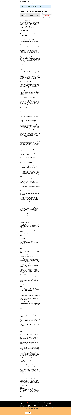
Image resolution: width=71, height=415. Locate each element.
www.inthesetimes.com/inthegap (29, 394)
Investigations (31, 3)
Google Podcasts (46, 17)
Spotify (49, 17)
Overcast (47, 18)
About (43, 2)
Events (35, 3)
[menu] (28, 1)
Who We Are (29, 406)
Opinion (27, 3)
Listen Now (46, 15)
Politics (24, 3)
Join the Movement (28, 412)
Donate (48, 2)
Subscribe (46, 2)
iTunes (43, 17)
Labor (21, 3)
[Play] (25, 15)
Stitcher (44, 18)
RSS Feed (49, 18)
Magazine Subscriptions (42, 406)
